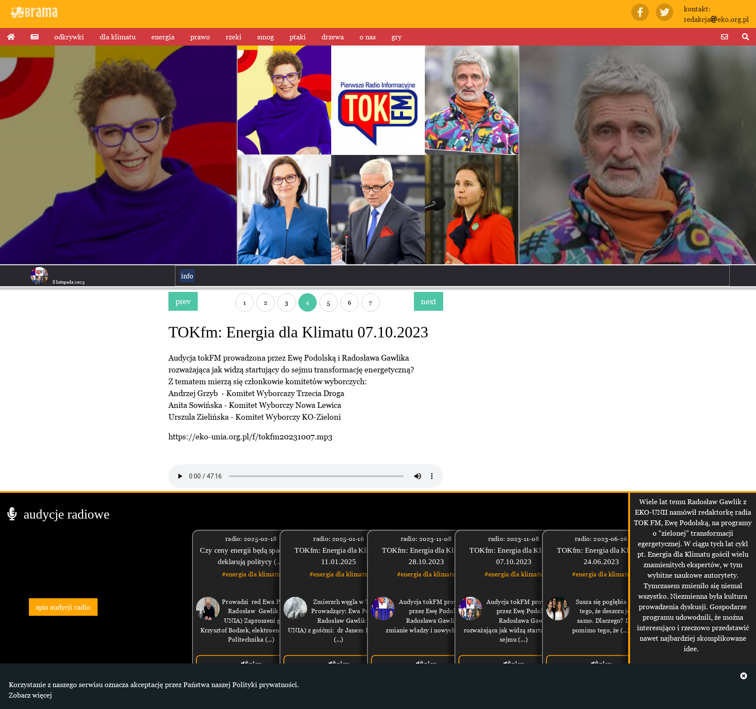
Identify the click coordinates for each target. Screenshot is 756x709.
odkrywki (69, 37)
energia (163, 37)
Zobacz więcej (30, 695)
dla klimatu (118, 37)
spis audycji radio (63, 607)
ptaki (298, 37)
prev (183, 301)
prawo (200, 37)
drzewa (333, 37)
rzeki (234, 37)
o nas (368, 37)
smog (265, 37)
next (428, 301)
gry (397, 37)
